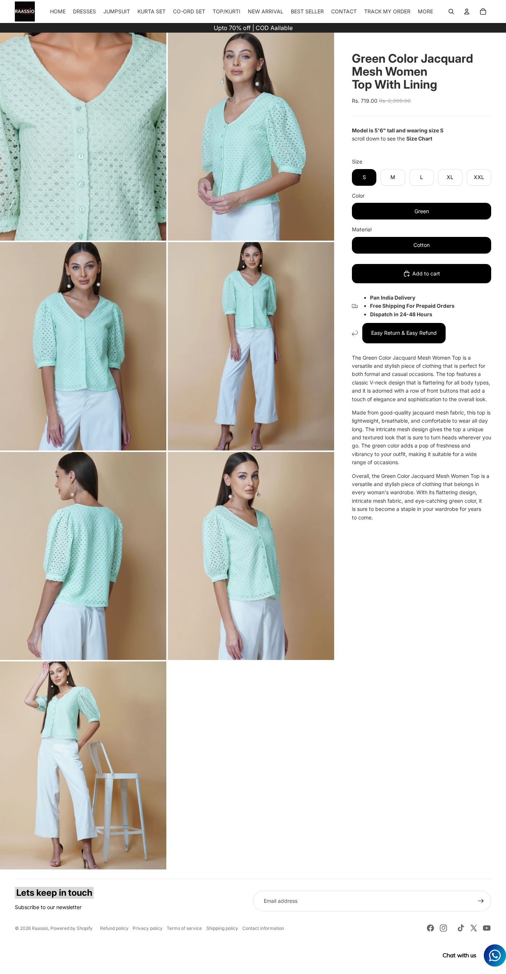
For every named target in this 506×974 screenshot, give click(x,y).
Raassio (40, 928)
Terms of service (184, 928)
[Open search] (451, 11)
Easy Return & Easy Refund (404, 333)
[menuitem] (425, 11)
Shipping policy (222, 928)
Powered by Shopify (71, 928)
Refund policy (114, 928)
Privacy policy (148, 928)
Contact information (263, 928)
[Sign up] (481, 901)
